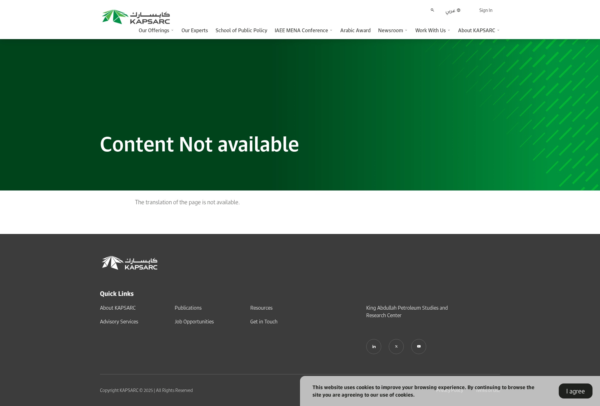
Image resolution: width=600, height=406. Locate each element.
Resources (261, 307)
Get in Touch (264, 321)
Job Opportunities (194, 321)
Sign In (485, 10)
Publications (188, 307)
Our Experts (195, 30)
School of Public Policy (241, 30)
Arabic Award (355, 30)
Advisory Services (119, 321)
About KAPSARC (118, 307)
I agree (575, 391)
